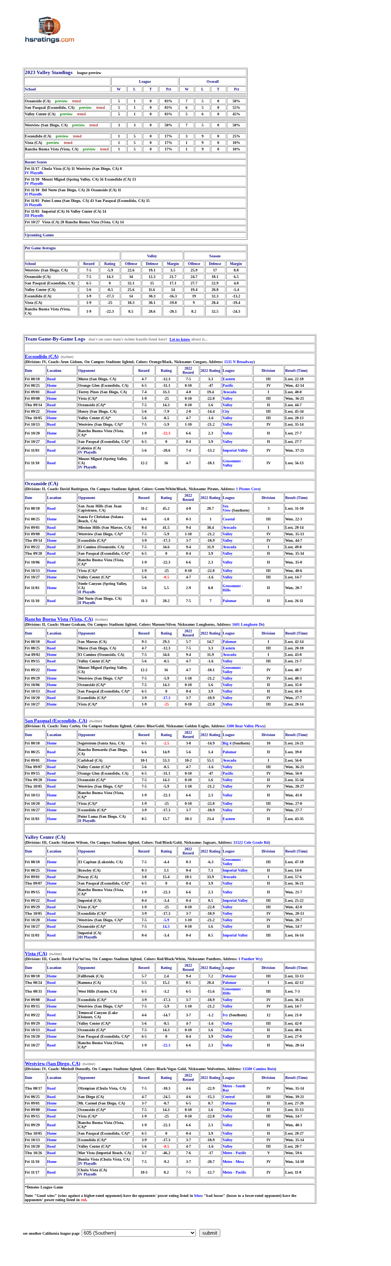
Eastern (229, 379)
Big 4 (227, 743)
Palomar (229, 601)
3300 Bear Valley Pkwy (245, 726)
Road (51, 379)
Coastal (229, 519)
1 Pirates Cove (247, 489)
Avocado (229, 392)
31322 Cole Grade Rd (251, 842)
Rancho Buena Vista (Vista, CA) (59, 619)
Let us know (180, 339)
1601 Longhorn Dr (247, 624)
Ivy (225, 1015)
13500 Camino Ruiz (258, 1069)
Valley (228, 398)
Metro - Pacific (234, 1153)
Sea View (227, 508)
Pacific (228, 385)
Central (229, 1097)
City (226, 411)
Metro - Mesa (233, 1161)
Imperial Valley (235, 450)
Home (52, 385)
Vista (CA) (36, 953)
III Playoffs (34, 215)
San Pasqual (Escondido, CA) (56, 720)
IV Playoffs (34, 173)
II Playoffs (33, 194)
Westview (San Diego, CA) (52, 1063)
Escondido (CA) (41, 356)
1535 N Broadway (239, 362)
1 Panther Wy (249, 959)
